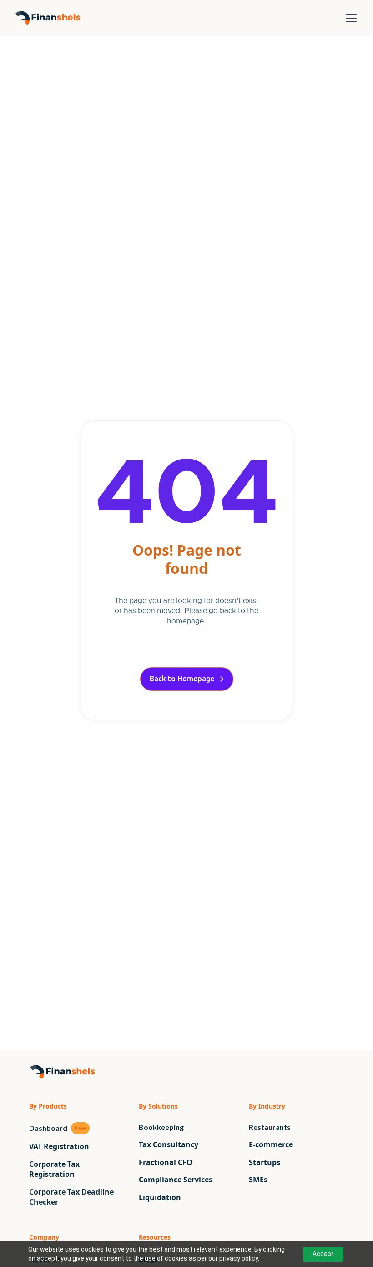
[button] (349, 18)
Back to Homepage (187, 678)
